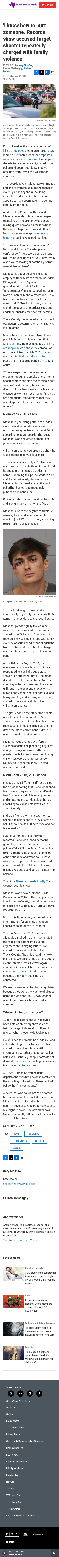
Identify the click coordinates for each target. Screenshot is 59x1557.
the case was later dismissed (29, 971)
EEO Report (12, 1455)
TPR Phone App (14, 1502)
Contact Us (11, 1414)
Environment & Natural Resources (40, 1323)
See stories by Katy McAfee (19, 1184)
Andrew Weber (13, 1217)
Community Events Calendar (20, 1516)
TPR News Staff (14, 1495)
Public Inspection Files (17, 1461)
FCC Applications (14, 1468)
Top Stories (33, 1134)
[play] (5, 1553)
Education (29, 1347)
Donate (49, 4)
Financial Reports (14, 1448)
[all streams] (55, 1553)
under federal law (25, 1065)
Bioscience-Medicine (34, 1268)
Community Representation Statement (25, 1441)
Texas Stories (20, 1141)
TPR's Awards (13, 1509)
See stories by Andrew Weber (20, 1240)
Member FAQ (12, 1475)
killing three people (15, 150)
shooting (39, 1141)
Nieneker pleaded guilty (30, 881)
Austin (16, 1148)
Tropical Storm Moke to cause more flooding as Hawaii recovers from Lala (39, 1331)
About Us (10, 1407)
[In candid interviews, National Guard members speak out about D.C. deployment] (13, 1301)
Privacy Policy (13, 1434)
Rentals (10, 1482)
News (16, 1134)
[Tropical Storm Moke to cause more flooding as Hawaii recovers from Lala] (13, 1329)
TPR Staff (11, 1488)
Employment (12, 1421)
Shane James (11, 343)
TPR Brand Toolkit (15, 1428)
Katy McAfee (25, 65)
